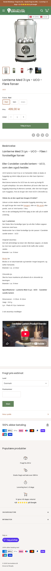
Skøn (8, 404)
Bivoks (4, 258)
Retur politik (6, 414)
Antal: (4, 117)
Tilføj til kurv (25, 126)
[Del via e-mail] (47, 135)
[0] (46, 10)
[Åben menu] (3, 11)
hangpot (27, 205)
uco (4, 89)
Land (4, 378)
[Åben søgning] (41, 10)
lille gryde (40, 205)
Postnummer (7, 389)
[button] (38, 17)
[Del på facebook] (33, 135)
